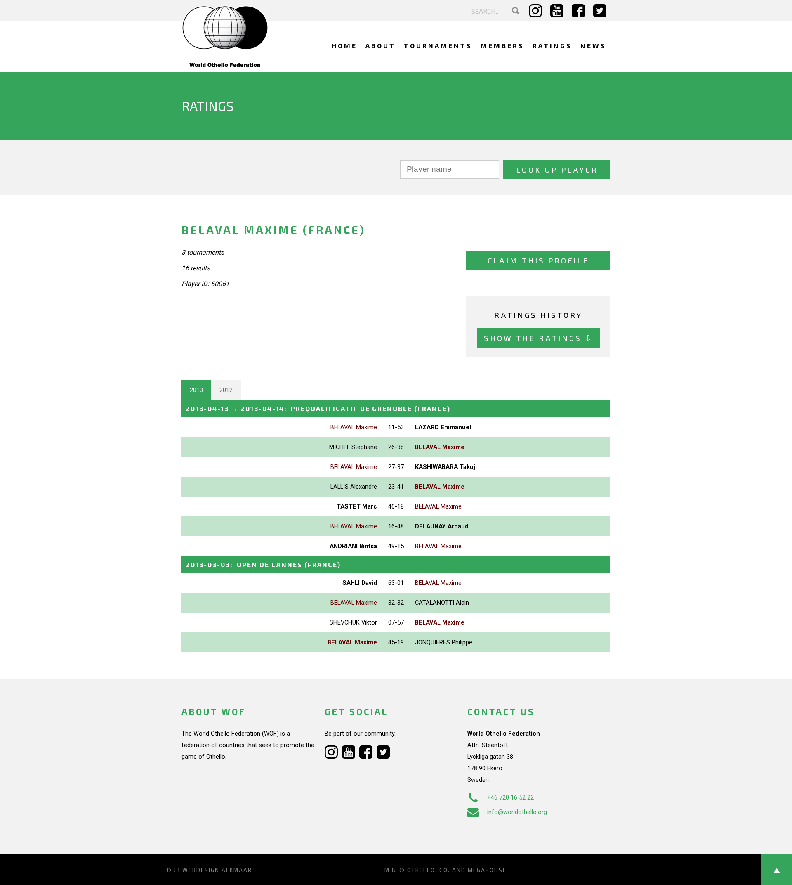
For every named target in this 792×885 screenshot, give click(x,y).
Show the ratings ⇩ (538, 338)
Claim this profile (538, 260)
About (380, 46)
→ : (318, 408)
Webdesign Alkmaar (217, 870)
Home (344, 46)
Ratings (552, 46)
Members (502, 46)
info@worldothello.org (517, 812)
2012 (226, 390)
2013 (196, 390)
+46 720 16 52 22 (510, 797)
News (593, 46)
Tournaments (438, 46)
